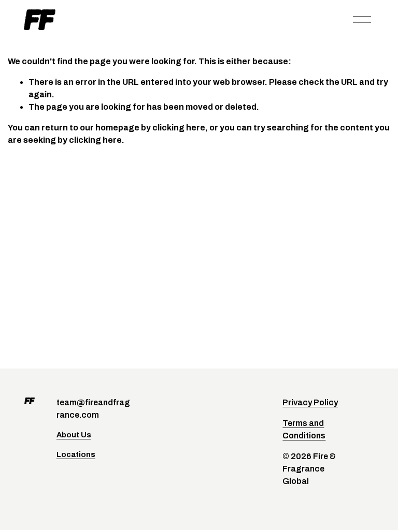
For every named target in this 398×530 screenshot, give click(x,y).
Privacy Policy (310, 402)
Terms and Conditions (303, 429)
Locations (75, 454)
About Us (73, 435)
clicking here (178, 127)
